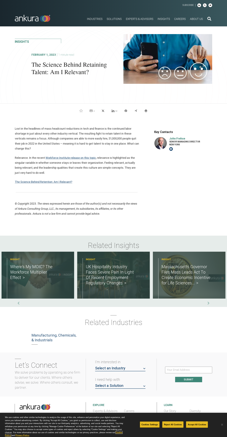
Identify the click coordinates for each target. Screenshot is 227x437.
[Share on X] (103, 111)
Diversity (195, 411)
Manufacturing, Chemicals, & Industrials (54, 337)
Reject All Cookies (173, 424)
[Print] (146, 111)
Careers (129, 411)
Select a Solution (109, 385)
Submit (188, 379)
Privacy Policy (22, 435)
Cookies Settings (149, 424)
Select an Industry (110, 368)
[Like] (81, 111)
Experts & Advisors (105, 411)
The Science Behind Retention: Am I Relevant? (43, 181)
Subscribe (188, 5)
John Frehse (177, 138)
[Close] (222, 424)
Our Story (170, 411)
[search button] (209, 19)
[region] (113, 425)
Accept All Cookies (197, 424)
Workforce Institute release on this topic (71, 157)
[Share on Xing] (136, 111)
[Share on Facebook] (126, 111)
